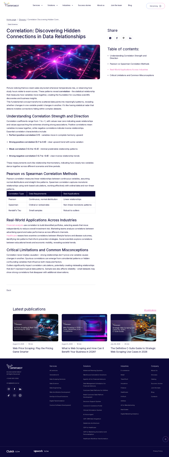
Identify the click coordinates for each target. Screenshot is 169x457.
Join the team (155, 388)
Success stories (157, 383)
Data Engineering (55, 388)
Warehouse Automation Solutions (95, 375)
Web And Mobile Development (60, 392)
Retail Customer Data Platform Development (93, 396)
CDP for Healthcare (89, 427)
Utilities (123, 401)
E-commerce (125, 370)
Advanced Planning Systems (93, 370)
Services (53, 366)
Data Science (54, 383)
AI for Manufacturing (128, 405)
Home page (11, 19)
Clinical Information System (92, 410)
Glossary (22, 19)
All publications (150, 310)
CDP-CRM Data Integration (92, 419)
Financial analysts (15, 225)
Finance (123, 388)
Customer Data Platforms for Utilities (95, 390)
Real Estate (124, 409)
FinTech (123, 396)
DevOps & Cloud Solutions (59, 396)
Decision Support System (92, 401)
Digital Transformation (57, 401)
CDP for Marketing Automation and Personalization (95, 433)
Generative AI (54, 375)
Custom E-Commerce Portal (92, 406)
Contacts (154, 396)
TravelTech (124, 379)
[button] (37, 5)
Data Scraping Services (57, 379)
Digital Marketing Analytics (130, 414)
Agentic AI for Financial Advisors (94, 379)
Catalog (153, 379)
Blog (152, 392)
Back (9, 290)
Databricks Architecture (91, 423)
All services (54, 370)
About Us (154, 370)
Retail (122, 375)
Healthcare (12, 235)
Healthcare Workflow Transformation (95, 439)
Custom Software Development (60, 405)
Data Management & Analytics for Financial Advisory (94, 385)
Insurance (124, 383)
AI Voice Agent (88, 414)
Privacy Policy (158, 451)
